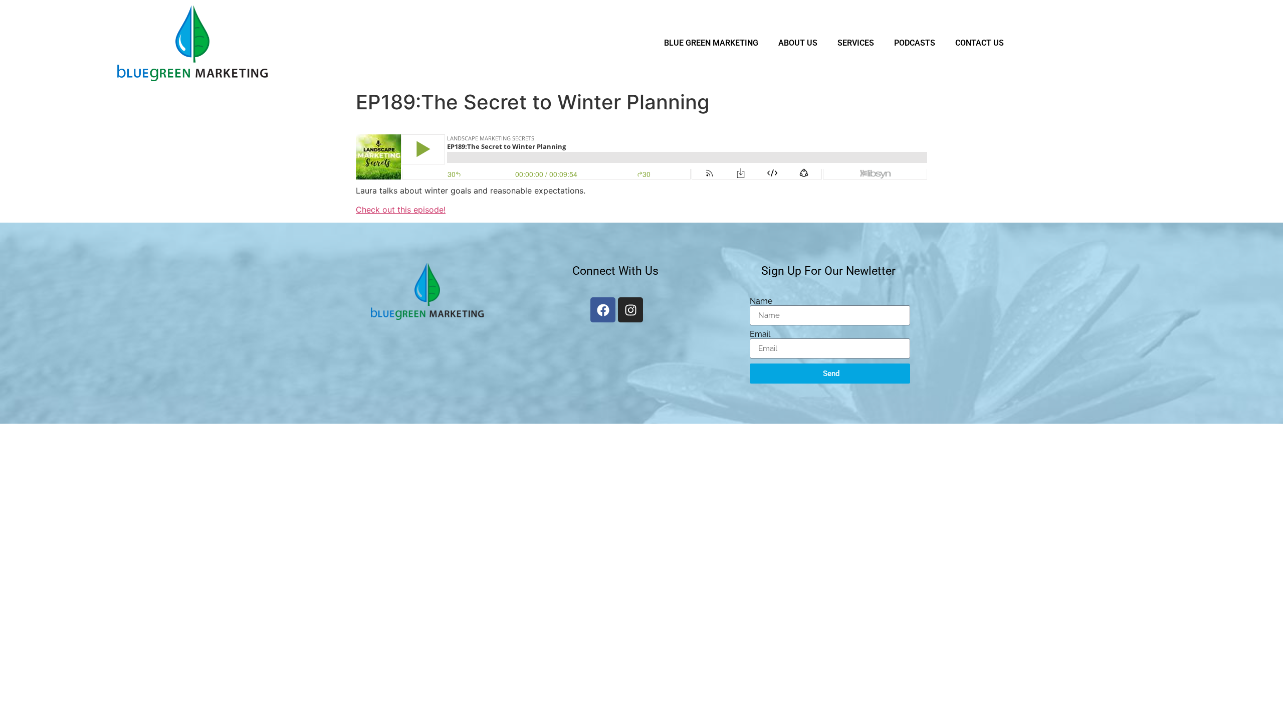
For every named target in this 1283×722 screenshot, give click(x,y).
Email (760, 334)
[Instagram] (630, 309)
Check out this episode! (401, 210)
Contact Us (979, 43)
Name (761, 301)
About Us (797, 43)
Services (855, 43)
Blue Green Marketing (711, 43)
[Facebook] (602, 309)
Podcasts (914, 43)
